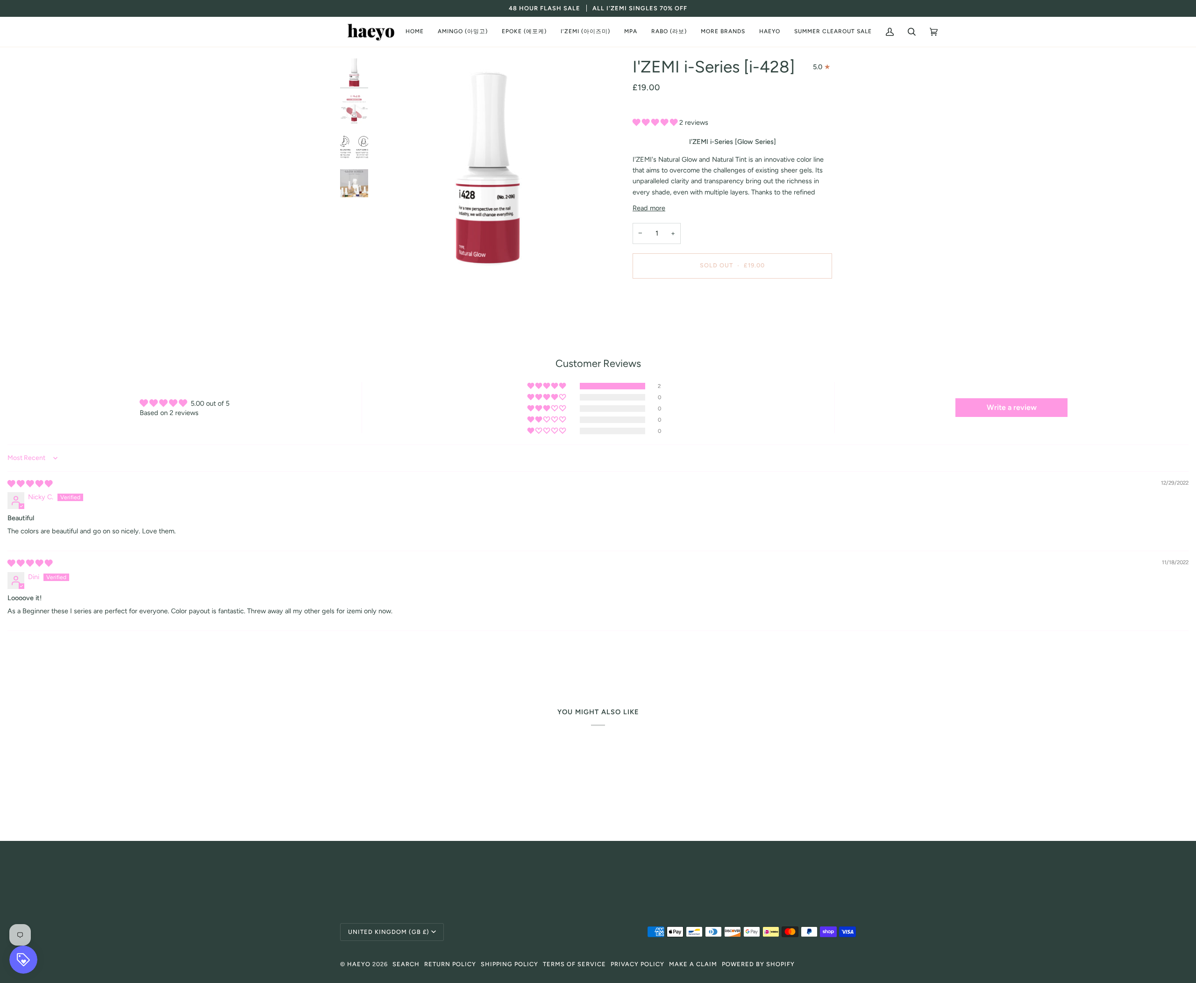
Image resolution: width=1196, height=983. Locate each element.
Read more (649, 208)
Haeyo (358, 964)
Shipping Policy (509, 964)
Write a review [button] (1012, 407)
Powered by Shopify (758, 964)
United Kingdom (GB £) (388, 931)
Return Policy (450, 964)
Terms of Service (574, 964)
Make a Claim (693, 964)
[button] (463, 32)
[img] (29, 484)
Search (406, 964)
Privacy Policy (637, 964)
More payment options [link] (667, 322)
